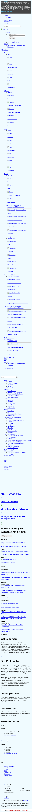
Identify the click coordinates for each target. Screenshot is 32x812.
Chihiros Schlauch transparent (10, 607)
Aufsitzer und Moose (13, 395)
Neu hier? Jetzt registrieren (15, 42)
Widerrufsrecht (8, 775)
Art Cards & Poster (13, 448)
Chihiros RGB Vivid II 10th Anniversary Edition (15, 554)
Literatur (10, 445)
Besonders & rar (12, 391)
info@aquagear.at (6, 536)
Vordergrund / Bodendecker (15, 394)
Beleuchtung (11, 411)
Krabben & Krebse (13, 383)
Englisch (10, 17)
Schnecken (10, 384)
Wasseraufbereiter (12, 431)
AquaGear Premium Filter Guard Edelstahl (13, 546)
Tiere (5, 52)
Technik (6, 174)
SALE (6, 360)
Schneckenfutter (12, 406)
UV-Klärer (10, 454)
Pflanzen (6, 91)
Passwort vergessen (13, 41)
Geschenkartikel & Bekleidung (12, 306)
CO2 (9, 412)
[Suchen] (20, 26)
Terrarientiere (11, 388)
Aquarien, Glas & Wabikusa (15, 435)
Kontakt (6, 23)
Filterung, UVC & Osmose (15, 414)
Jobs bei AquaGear (9, 766)
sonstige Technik (12, 415)
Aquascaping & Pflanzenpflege (12, 205)
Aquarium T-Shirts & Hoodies (16, 443)
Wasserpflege (7, 237)
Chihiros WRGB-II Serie (8, 562)
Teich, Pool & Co (9, 338)
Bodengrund (11, 421)
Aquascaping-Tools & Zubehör (16, 420)
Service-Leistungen (9, 357)
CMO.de (25, 810)
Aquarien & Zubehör (9, 275)
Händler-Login (8, 20)
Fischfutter (10, 400)
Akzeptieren (3, 11)
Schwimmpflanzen (13, 397)
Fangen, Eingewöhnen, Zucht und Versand (19, 440)
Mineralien (10, 428)
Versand (25, 800)
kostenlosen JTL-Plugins (13, 810)
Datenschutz (7, 772)
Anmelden (12, 38)
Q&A (5, 359)
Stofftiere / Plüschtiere (13, 446)
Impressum (7, 774)
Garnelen (10, 381)
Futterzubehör (11, 408)
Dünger (10, 418)
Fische (9, 386)
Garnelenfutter (11, 403)
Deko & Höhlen (12, 437)
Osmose (10, 429)
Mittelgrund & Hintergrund (15, 392)
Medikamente (11, 426)
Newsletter (7, 21)
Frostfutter (10, 401)
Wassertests (11, 432)
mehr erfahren (10, 11)
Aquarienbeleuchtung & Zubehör (16, 452)
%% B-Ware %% (8, 339)
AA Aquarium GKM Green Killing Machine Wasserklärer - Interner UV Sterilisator (13, 591)
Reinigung (10, 438)
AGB (5, 771)
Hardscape (10, 423)
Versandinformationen (10, 735)
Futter (5, 129)
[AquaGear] (4, 29)
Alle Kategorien (8, 368)
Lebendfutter (11, 404)
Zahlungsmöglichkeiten (10, 753)
